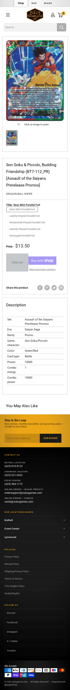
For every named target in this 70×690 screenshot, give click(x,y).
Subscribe (50, 438)
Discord (11, 613)
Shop (21, 3)
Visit (34, 3)
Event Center (11, 528)
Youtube (11, 650)
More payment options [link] (42, 269)
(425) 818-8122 (13, 466)
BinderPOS (10, 684)
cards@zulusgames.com (18, 501)
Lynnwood (10, 537)
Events (48, 3)
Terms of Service (13, 578)
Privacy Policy (11, 556)
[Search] (61, 27)
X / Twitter (12, 641)
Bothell (8, 520)
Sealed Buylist (11, 593)
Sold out (17, 262)
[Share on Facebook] (40, 287)
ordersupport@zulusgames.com (23, 492)
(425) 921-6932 (13, 475)
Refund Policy (11, 564)
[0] (60, 15)
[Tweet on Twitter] (54, 287)
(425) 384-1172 (13, 483)
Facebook (12, 622)
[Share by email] (61, 287)
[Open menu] (8, 14)
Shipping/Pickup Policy (16, 571)
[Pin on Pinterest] (47, 287)
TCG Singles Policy (14, 586)
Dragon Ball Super (19, 193)
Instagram (12, 631)
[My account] (53, 15)
